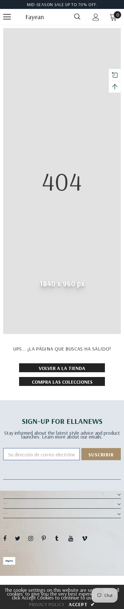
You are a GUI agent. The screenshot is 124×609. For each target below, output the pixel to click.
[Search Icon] (77, 17)
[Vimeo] (87, 538)
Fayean (33, 17)
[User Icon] (96, 17)
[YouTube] (74, 538)
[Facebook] (9, 538)
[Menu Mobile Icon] (7, 17)
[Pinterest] (47, 538)
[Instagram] (34, 538)
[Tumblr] (60, 538)
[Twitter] (20, 538)
